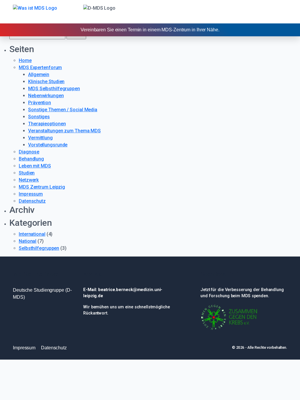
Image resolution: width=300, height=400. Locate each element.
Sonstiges (39, 116)
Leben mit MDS (35, 166)
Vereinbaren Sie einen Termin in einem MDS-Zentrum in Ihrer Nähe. (150, 29)
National (27, 241)
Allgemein (38, 74)
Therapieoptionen (47, 124)
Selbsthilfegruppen (39, 248)
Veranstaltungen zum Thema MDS (64, 131)
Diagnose (29, 152)
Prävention (39, 102)
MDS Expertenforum (40, 67)
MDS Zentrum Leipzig (42, 187)
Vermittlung (40, 138)
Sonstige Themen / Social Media (62, 109)
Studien (27, 173)
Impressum (31, 194)
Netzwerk (29, 180)
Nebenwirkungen (46, 95)
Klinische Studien (46, 81)
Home (25, 60)
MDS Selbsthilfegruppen (54, 88)
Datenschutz (32, 201)
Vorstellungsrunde (47, 145)
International (32, 234)
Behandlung (31, 159)
